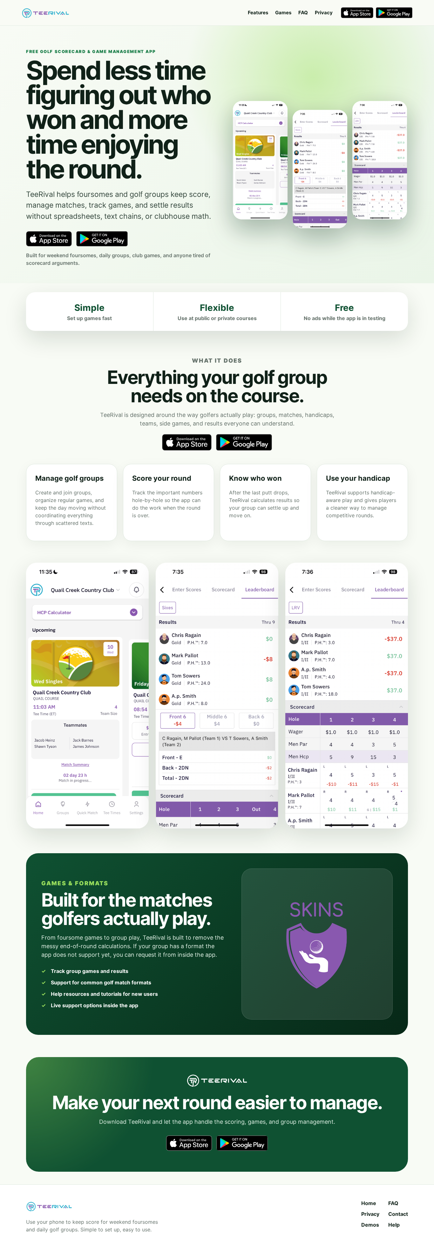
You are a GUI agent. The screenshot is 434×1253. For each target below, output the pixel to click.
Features (258, 13)
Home (368, 1203)
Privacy (324, 13)
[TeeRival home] (45, 13)
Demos (370, 1225)
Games (283, 13)
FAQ (303, 13)
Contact (398, 1214)
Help (394, 1225)
